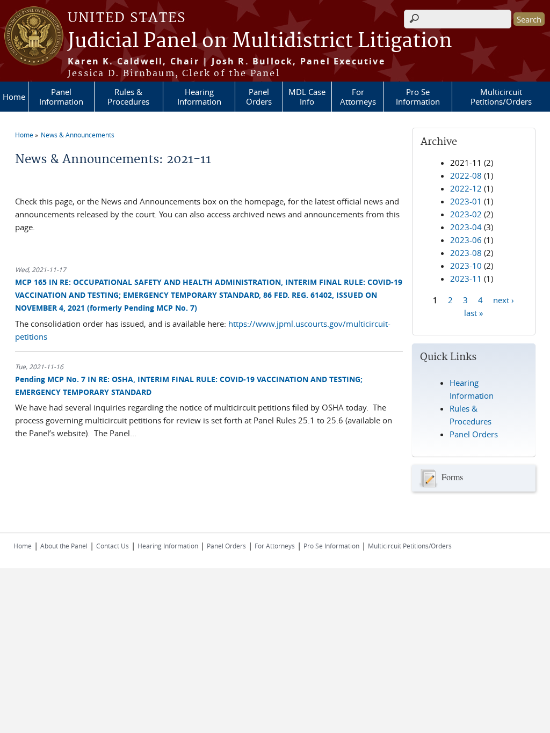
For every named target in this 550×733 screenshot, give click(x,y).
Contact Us (112, 545)
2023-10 (466, 265)
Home (14, 96)
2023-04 (466, 227)
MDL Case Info (306, 96)
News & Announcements (77, 134)
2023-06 (466, 239)
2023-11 (466, 278)
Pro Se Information (418, 96)
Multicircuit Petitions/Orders (501, 96)
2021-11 (466, 162)
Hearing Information (199, 96)
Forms (452, 476)
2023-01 (466, 201)
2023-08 (466, 252)
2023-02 (466, 214)
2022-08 (466, 175)
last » (473, 312)
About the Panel (64, 545)
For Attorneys (358, 96)
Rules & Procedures (128, 96)
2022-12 (466, 188)
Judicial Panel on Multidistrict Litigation (260, 41)
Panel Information (61, 96)
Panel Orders (259, 96)
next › (503, 299)
